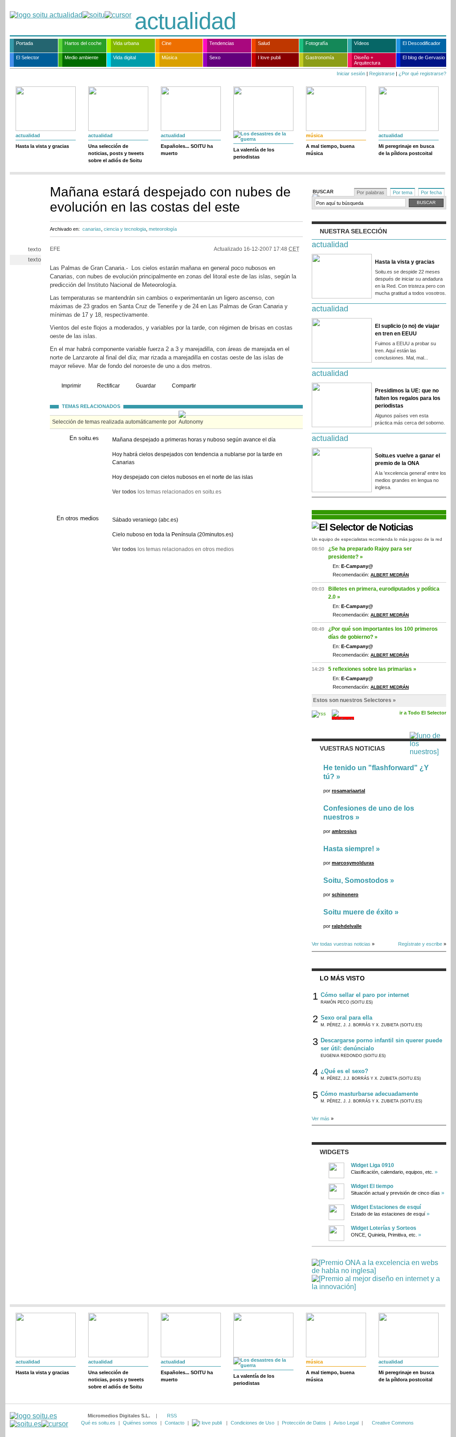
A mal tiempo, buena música (330, 149)
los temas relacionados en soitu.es (166, 492)
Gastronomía (319, 57)
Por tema (402, 192)
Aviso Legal (346, 1422)
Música (169, 57)
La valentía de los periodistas (253, 153)
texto (34, 249)
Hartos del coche (83, 43)
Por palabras (370, 192)
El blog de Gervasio (424, 57)
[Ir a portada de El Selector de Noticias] (362, 527)
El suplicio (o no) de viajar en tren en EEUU (407, 330)
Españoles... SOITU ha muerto (187, 149)
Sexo (214, 57)
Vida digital (124, 57)
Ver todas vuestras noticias (341, 944)
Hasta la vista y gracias (42, 146)
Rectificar (108, 386)
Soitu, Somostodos (355, 880)
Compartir (184, 386)
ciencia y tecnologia (125, 229)
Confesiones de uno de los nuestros (368, 812)
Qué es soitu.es (98, 1422)
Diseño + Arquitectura (367, 60)
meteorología (163, 229)
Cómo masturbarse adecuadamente (369, 1093)
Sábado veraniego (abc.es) (145, 520)
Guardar (146, 386)
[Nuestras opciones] (207, 1422)
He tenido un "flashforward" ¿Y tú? (376, 772)
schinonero (345, 894)
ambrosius (344, 831)
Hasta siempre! (348, 849)
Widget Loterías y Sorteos (383, 1228)
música (314, 135)
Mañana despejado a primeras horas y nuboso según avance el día (194, 440)
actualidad (185, 21)
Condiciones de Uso (252, 1422)
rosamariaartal (348, 790)
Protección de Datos (304, 1422)
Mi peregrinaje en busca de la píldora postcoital (406, 149)
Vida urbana (126, 43)
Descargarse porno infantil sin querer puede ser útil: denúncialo (381, 1044)
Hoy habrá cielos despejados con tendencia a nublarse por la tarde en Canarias (197, 458)
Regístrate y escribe (420, 944)
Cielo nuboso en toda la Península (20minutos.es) (172, 534)
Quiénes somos (140, 1422)
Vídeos (361, 43)
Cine (166, 43)
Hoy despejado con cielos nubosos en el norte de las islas (182, 477)
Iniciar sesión (351, 73)
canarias (91, 229)
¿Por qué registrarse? (422, 73)
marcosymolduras (353, 862)
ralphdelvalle (347, 926)
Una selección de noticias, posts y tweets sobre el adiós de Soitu (116, 153)
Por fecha (431, 192)
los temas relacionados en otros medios (173, 549)
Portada (24, 43)
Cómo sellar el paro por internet (365, 995)
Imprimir (71, 386)
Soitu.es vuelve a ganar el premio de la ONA (407, 459)
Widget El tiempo (372, 1186)
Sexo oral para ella (346, 1017)
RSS (172, 1415)
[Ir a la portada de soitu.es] (39, 1420)
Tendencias (221, 43)
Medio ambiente (81, 57)
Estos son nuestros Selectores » (354, 700)
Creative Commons (393, 1422)
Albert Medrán (389, 574)
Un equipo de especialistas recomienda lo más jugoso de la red (377, 539)
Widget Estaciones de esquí (386, 1207)
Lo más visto (342, 978)
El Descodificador (421, 43)
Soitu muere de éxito (358, 912)
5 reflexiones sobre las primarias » (372, 669)
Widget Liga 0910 (372, 1165)
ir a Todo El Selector (422, 712)
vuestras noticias (352, 748)
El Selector (27, 57)
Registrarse (382, 73)
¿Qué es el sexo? (344, 1071)
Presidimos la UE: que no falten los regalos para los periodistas (407, 398)
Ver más (321, 1118)
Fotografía (316, 43)
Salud (264, 43)
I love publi (269, 57)
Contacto (174, 1422)
